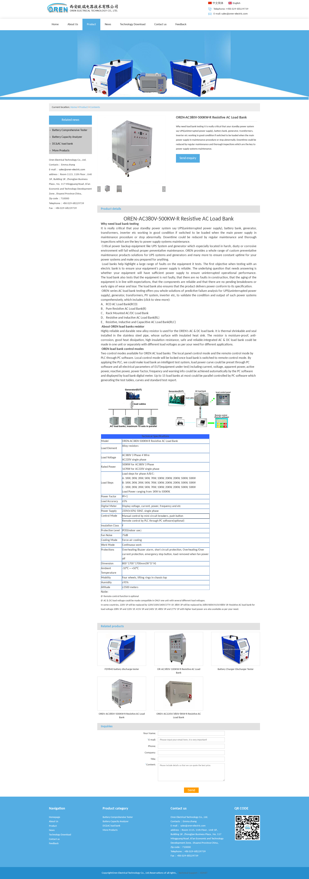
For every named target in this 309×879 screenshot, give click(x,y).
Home (55, 24)
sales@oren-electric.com (234, 14)
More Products (60, 150)
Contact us (160, 24)
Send (191, 790)
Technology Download (132, 24)
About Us (73, 24)
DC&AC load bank (62, 143)
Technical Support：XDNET (192, 873)
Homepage (54, 817)
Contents (95, 107)
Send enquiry (188, 158)
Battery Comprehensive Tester (69, 130)
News (108, 24)
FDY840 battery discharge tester (122, 669)
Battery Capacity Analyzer (67, 137)
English (236, 3)
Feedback (180, 24)
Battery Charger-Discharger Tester (236, 669)
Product (91, 24)
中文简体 (218, 3)
